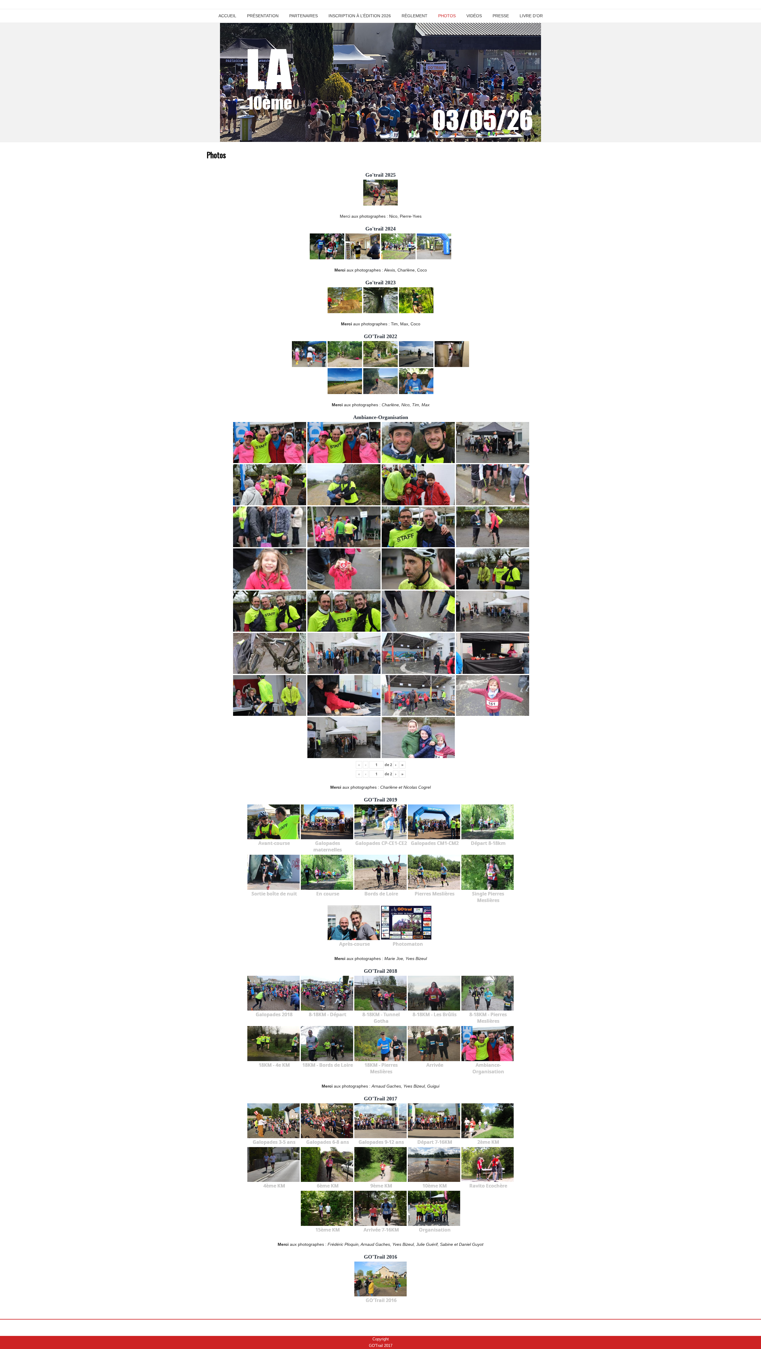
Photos (447, 15)
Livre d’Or (531, 15)
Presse (501, 15)
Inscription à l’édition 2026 (359, 15)
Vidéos (474, 15)
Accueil (227, 15)
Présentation (263, 15)
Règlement (414, 15)
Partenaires (303, 15)
